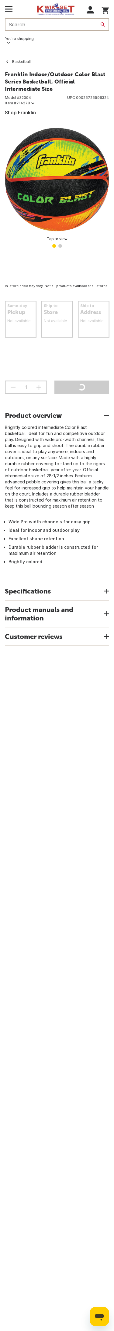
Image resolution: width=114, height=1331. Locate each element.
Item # (17, 103)
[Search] (102, 24)
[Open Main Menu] (8, 9)
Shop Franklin (20, 113)
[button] (90, 10)
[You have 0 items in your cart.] (105, 9)
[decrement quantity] (13, 387)
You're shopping (19, 38)
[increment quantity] (38, 387)
